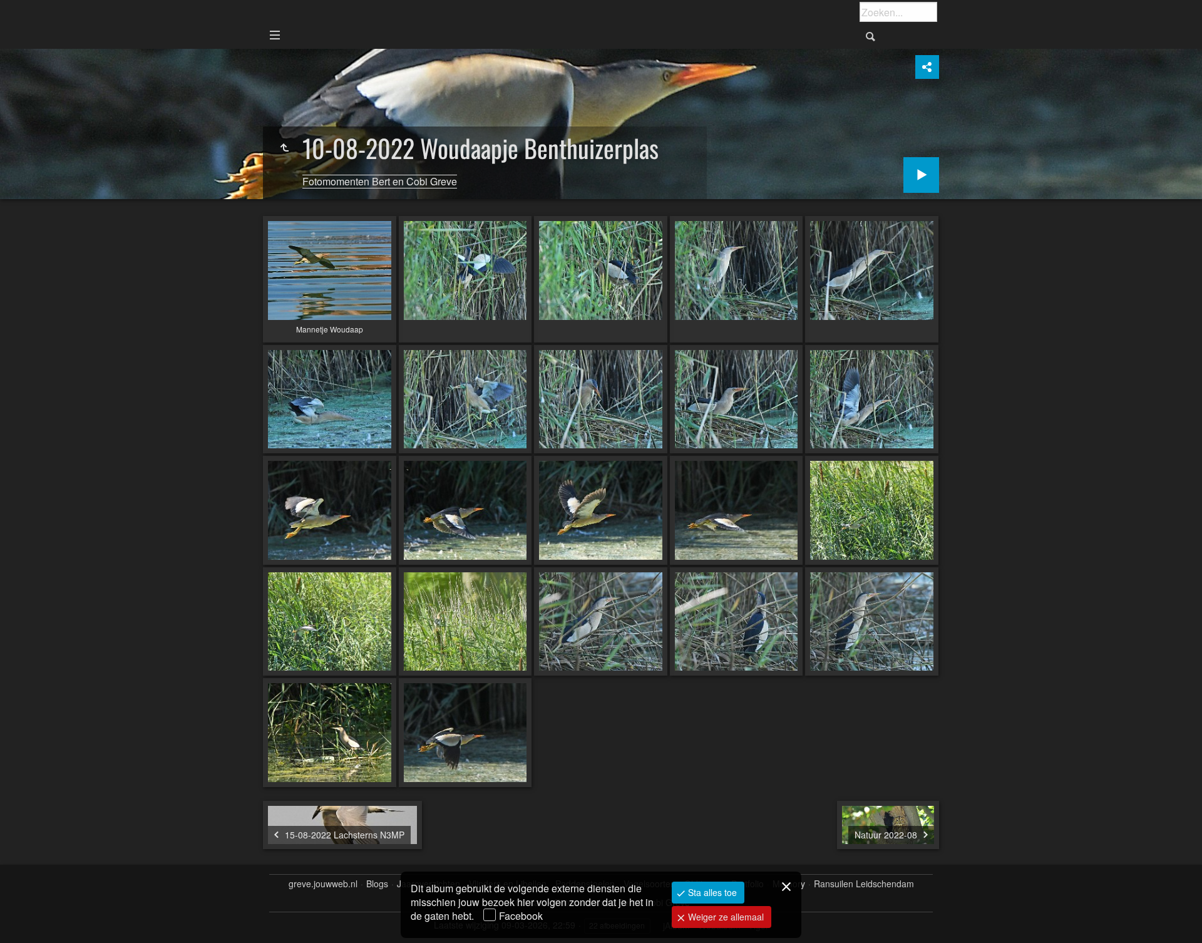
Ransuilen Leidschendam (864, 884)
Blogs (377, 884)
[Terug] (284, 148)
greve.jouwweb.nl (323, 884)
